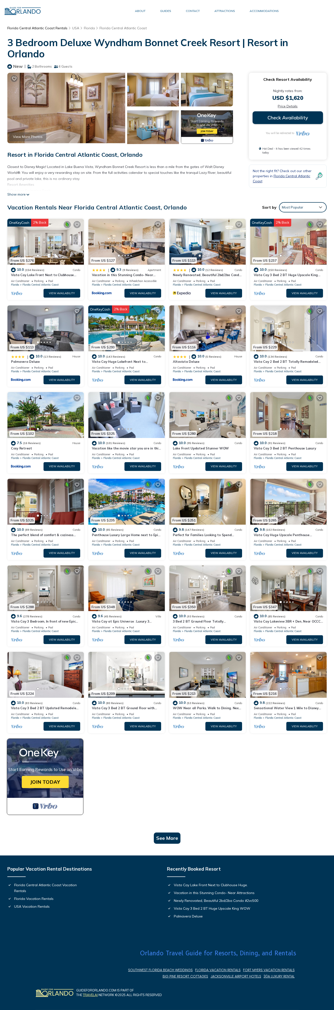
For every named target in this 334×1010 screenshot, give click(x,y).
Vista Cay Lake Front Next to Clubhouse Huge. (211, 885)
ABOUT (140, 11)
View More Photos (28, 137)
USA (75, 28)
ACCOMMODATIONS (264, 11)
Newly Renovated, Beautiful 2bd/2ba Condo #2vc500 (216, 900)
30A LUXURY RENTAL (279, 976)
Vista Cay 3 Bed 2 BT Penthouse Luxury (285, 448)
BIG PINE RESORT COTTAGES (185, 976)
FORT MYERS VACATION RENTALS (269, 970)
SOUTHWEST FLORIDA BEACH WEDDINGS (160, 970)
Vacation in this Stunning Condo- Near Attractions (214, 893)
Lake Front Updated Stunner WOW (201, 448)
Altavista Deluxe (186, 362)
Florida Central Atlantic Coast (123, 28)
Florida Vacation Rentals (34, 898)
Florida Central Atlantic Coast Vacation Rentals (45, 888)
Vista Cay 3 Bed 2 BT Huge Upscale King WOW (212, 908)
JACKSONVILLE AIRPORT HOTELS (236, 976)
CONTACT (193, 11)
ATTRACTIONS (224, 11)
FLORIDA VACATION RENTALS (218, 970)
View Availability (62, 293)
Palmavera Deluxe (25, 362)
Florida (89, 28)
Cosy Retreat (21, 448)
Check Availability (287, 118)
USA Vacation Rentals (32, 906)
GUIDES (165, 11)
